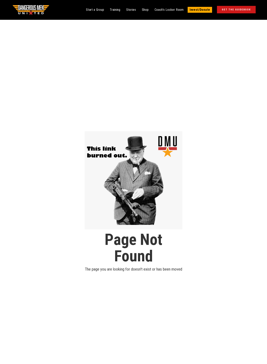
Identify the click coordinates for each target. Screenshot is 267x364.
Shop (145, 10)
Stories (131, 10)
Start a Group (95, 10)
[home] (30, 10)
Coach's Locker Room (169, 10)
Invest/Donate (200, 10)
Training (115, 10)
